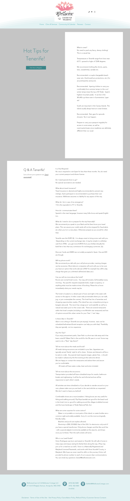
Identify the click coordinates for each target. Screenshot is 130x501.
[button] (94, 12)
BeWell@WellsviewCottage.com (97, 484)
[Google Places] (92, 12)
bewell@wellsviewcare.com (85, 458)
